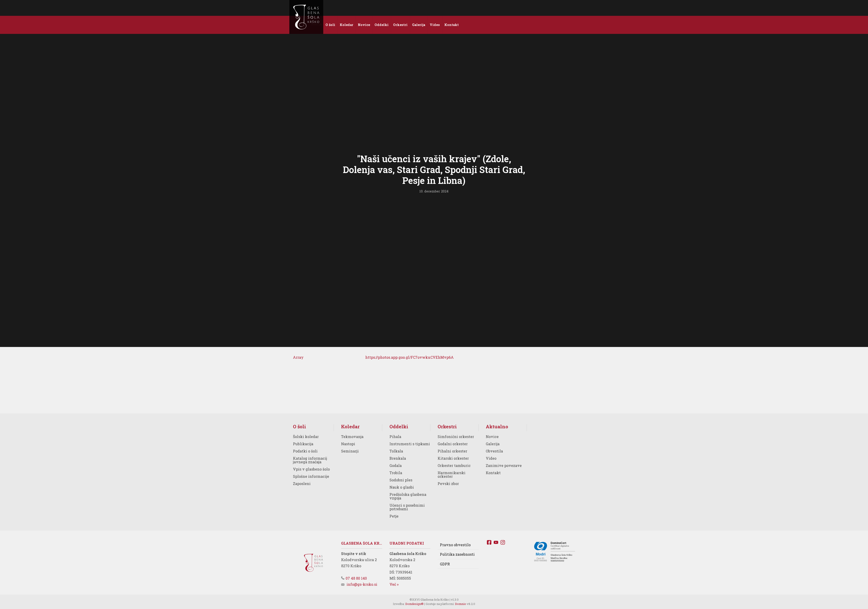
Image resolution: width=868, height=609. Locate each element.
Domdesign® (414, 604)
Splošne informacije (311, 476)
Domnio (460, 604)
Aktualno (497, 426)
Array (298, 357)
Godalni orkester (453, 443)
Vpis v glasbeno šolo (311, 469)
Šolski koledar (306, 436)
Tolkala (396, 451)
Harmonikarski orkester (451, 474)
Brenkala (397, 458)
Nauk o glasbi (401, 487)
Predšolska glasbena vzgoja (407, 496)
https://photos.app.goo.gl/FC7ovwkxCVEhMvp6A (409, 357)
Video (491, 458)
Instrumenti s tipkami (409, 443)
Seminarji (350, 451)
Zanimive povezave (504, 465)
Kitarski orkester (453, 458)
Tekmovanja (352, 436)
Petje (394, 516)
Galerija (493, 443)
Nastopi (348, 443)
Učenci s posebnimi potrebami (407, 507)
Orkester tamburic (454, 465)
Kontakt (493, 472)
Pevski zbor (448, 483)
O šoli (299, 426)
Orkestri (447, 426)
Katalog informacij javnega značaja (310, 460)
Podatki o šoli (305, 451)
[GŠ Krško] (306, 17)
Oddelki (398, 426)
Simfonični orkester (456, 436)
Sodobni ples (400, 480)
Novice (492, 436)
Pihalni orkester (452, 451)
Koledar (350, 426)
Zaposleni (302, 483)
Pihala (395, 436)
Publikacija (303, 443)
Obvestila (494, 451)
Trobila (395, 472)
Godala (395, 465)
